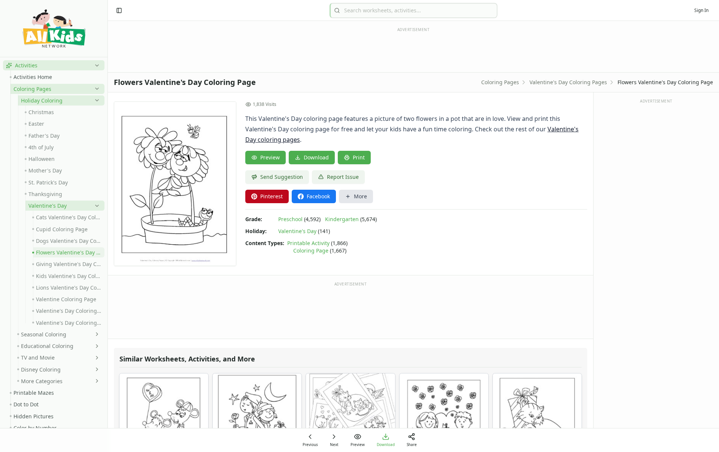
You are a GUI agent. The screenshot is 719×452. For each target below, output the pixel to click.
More (360, 196)
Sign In (701, 10)
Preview (270, 157)
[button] (53, 65)
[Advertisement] (350, 310)
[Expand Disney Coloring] (95, 369)
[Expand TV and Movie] (95, 358)
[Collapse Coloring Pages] (95, 89)
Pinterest (271, 196)
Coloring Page (310, 250)
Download (316, 157)
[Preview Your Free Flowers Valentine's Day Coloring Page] (175, 183)
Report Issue (343, 176)
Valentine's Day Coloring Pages (568, 82)
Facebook (318, 196)
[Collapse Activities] (95, 65)
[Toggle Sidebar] (107, 226)
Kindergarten (342, 219)
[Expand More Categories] (95, 381)
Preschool (290, 219)
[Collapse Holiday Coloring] (95, 100)
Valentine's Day (297, 231)
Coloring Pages (500, 82)
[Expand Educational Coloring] (95, 346)
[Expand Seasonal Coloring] (95, 334)
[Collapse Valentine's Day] (95, 206)
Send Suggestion (281, 176)
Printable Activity (308, 243)
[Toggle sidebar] (119, 10)
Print (359, 157)
